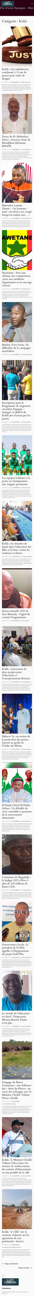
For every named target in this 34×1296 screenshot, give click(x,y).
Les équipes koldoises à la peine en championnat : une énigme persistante (16, 481)
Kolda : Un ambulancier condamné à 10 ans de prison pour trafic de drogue (15, 74)
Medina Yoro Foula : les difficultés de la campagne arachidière (16, 348)
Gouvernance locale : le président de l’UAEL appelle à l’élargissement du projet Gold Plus (15, 949)
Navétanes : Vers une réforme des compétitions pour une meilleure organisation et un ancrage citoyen (17, 279)
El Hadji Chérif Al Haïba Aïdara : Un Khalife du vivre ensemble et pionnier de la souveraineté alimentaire (17, 811)
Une (29, 82)
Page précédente (10, 1264)
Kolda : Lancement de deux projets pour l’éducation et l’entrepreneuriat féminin (16, 673)
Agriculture (6, 1247)
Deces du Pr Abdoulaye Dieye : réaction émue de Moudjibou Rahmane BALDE (16, 141)
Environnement (7, 1103)
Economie (25, 354)
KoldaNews (6, 1288)
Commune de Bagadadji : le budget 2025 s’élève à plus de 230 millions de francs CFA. (16, 882)
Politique (27, 957)
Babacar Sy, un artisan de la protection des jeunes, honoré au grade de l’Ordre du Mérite (16, 741)
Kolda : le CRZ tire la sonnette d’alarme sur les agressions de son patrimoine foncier (15, 1236)
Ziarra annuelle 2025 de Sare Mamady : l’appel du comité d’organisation (16, 614)
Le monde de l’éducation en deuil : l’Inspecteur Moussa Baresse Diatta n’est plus (16, 1018)
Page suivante (25, 1268)
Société (26, 82)
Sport (27, 288)
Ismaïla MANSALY (15, 82)
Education (25, 556)
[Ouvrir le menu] (32, 4)
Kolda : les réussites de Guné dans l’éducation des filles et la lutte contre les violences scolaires (16, 548)
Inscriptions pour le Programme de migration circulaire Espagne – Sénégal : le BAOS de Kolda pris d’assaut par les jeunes (16, 410)
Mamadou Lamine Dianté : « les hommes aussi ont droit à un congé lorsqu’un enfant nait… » (17, 210)
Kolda (23, 82)
